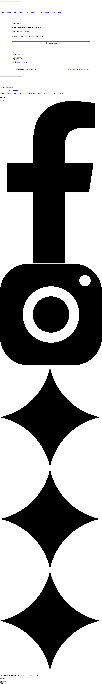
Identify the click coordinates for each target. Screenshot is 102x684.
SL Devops (15, 90)
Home (2, 12)
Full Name (2, 678)
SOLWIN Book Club (43, 12)
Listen (15, 12)
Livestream (46, 93)
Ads (27, 12)
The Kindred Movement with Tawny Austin (79, 69)
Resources (33, 12)
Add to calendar (53, 43)
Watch (53, 12)
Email (1, 681)
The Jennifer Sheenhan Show (18, 59)
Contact (59, 12)
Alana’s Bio (54, 93)
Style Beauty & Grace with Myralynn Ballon (25, 69)
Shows (9, 12)
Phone (1, 680)
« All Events (15, 18)
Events (21, 12)
